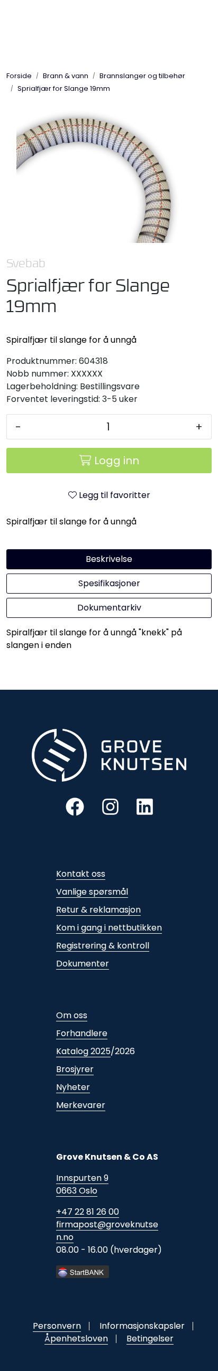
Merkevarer (80, 1105)
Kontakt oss (80, 874)
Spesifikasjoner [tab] (109, 583)
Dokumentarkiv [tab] (109, 608)
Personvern (57, 1326)
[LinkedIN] (145, 806)
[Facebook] (75, 806)
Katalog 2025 (83, 1051)
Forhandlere (81, 1033)
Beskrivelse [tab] (109, 559)
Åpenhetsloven (76, 1338)
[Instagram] (110, 806)
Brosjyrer (75, 1069)
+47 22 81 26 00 (87, 1212)
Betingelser (150, 1338)
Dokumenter (82, 963)
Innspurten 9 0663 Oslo (82, 1184)
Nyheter (73, 1087)
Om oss (71, 1015)
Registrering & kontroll (102, 946)
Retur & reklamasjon (98, 910)
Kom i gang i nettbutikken (109, 928)
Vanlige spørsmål (92, 892)
